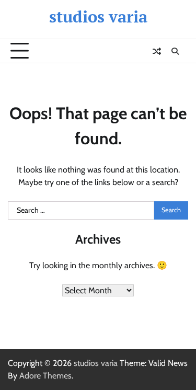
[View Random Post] (157, 51)
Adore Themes (45, 376)
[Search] (175, 51)
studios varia (98, 16)
